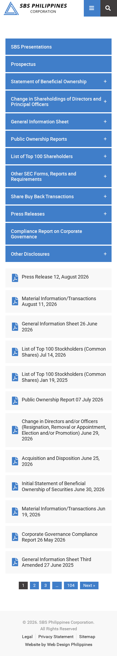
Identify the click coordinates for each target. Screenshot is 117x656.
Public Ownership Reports (59, 139)
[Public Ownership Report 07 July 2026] (15, 401)
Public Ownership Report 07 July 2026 (62, 399)
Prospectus (23, 64)
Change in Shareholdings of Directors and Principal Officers (59, 101)
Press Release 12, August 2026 (55, 277)
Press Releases (59, 213)
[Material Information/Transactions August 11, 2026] (15, 301)
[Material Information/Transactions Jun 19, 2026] (15, 512)
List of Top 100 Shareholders (59, 156)
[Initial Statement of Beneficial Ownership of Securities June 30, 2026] (15, 486)
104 (71, 585)
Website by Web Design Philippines (58, 644)
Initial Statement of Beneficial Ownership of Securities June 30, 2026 (63, 486)
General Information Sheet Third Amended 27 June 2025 (56, 562)
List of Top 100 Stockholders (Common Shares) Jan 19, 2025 (64, 377)
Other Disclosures (59, 254)
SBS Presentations (31, 46)
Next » (89, 585)
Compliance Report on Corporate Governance (46, 234)
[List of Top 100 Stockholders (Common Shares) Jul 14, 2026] (15, 352)
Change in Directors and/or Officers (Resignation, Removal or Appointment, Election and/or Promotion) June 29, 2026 (64, 430)
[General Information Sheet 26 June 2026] (15, 327)
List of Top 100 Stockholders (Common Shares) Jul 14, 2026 (64, 352)
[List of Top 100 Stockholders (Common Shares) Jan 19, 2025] (15, 377)
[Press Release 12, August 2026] (15, 278)
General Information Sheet (59, 121)
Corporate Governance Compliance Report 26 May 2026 (60, 537)
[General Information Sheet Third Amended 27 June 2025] (15, 562)
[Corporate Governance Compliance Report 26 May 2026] (15, 537)
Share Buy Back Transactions (59, 196)
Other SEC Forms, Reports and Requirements (59, 176)
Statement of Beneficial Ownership (59, 81)
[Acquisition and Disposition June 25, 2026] (15, 461)
